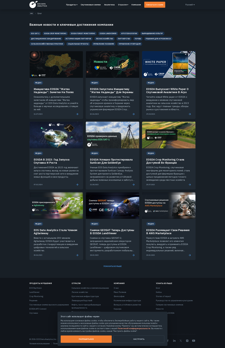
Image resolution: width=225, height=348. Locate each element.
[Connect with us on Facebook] (168, 341)
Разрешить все (86, 339)
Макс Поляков (120, 292)
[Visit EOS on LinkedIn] (174, 341)
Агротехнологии (129, 33)
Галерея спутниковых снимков (169, 305)
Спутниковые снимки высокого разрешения (49, 305)
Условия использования (39, 343)
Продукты (71, 5)
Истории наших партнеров (78, 39)
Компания (136, 5)
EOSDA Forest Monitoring (83, 33)
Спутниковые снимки (91, 5)
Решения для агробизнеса (158, 39)
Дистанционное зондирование (46, 39)
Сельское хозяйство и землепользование (90, 288)
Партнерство (124, 39)
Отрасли (122, 5)
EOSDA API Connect (38, 309)
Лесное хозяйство (104, 39)
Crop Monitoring (36, 296)
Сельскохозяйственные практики (47, 44)
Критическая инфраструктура (85, 296)
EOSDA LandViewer (108, 33)
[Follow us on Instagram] (187, 341)
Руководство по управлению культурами (174, 300)
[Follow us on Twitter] (181, 341)
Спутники (33, 313)
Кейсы (159, 292)
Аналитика (109, 5)
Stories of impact (163, 296)
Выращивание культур (152, 33)
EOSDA (38, 4)
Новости (160, 309)
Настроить (138, 339)
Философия (119, 296)
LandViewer (34, 292)
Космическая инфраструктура (127, 300)
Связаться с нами (154, 5)
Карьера (117, 309)
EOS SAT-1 (35, 33)
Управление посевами (103, 44)
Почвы (138, 39)
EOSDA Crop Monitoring (55, 33)
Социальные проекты (78, 44)
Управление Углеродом (130, 44)
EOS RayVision (35, 288)
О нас (116, 288)
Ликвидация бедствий (82, 300)
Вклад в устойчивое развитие (127, 305)
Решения (33, 300)
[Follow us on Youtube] (194, 341)
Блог (158, 288)
